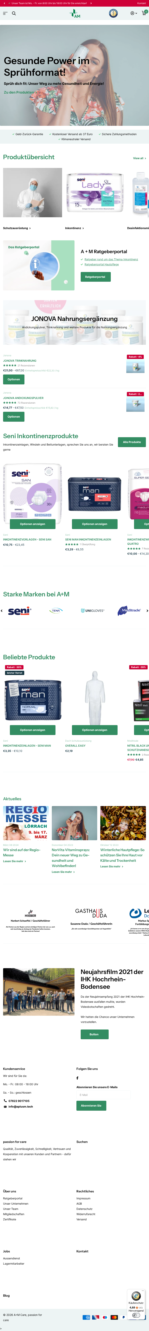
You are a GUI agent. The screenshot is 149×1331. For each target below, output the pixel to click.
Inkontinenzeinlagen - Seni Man (27, 745)
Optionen (14, 379)
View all (138, 158)
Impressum (83, 1198)
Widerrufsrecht (85, 1214)
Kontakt (141, 3)
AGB (79, 1203)
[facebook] (77, 1078)
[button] (4, 3)
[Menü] (142, 1291)
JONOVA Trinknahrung (19, 360)
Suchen (82, 1142)
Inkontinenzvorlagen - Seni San (27, 539)
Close (14, 13)
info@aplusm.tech (21, 1106)
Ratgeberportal (95, 276)
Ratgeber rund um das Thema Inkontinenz (111, 259)
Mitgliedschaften (13, 1214)
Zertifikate (9, 1219)
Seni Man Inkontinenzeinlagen (88, 539)
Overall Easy (75, 745)
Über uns (9, 1191)
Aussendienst (11, 1258)
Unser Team (10, 1208)
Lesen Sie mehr (13, 861)
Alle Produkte (132, 442)
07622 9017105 (19, 1101)
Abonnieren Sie (91, 1105)
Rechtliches (85, 1191)
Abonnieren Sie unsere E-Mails (97, 1087)
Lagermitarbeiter (13, 1263)
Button (94, 1034)
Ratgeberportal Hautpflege (102, 264)
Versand (81, 1219)
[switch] (136, 1315)
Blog (6, 1295)
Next (91, 3)
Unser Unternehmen (15, 1203)
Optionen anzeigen (32, 524)
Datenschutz (84, 1208)
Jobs (6, 1251)
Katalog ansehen (4, 12)
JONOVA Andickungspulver (23, 398)
